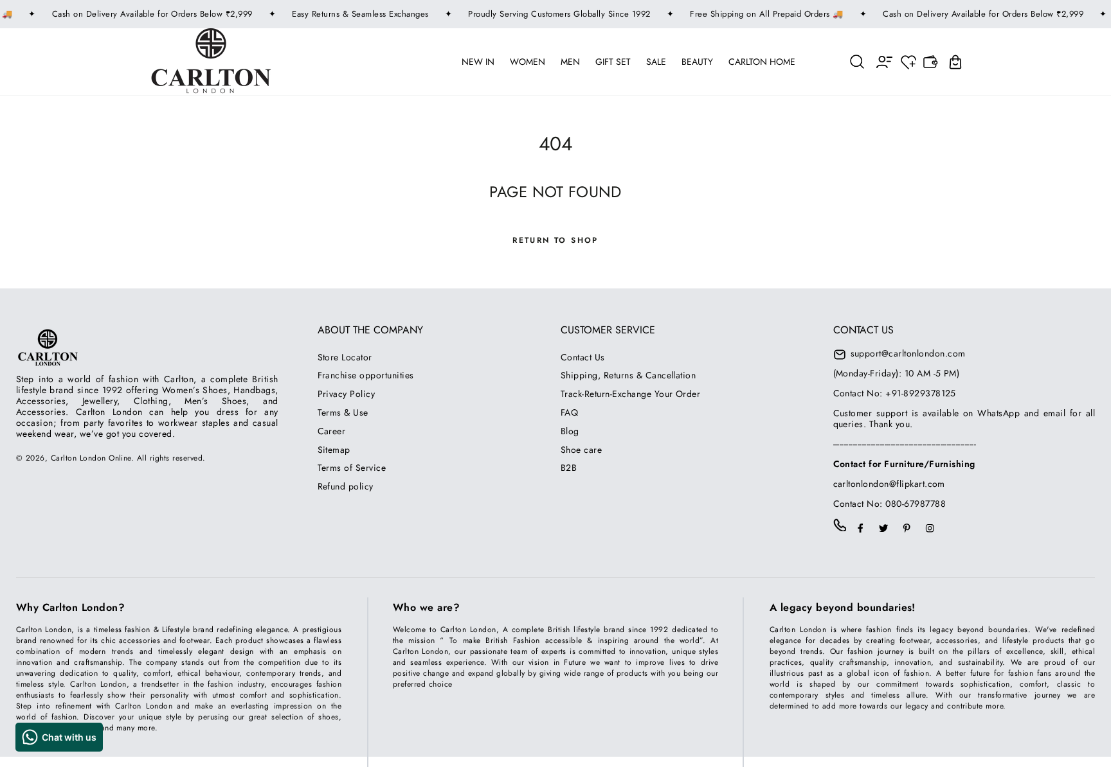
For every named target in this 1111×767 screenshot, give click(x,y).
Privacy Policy (346, 393)
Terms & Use (343, 412)
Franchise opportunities (366, 375)
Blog (570, 431)
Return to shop (555, 240)
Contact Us (583, 357)
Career (332, 431)
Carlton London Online (91, 458)
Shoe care (581, 449)
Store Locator (345, 357)
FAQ (569, 412)
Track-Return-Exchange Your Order (630, 393)
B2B (569, 467)
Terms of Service (352, 467)
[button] (857, 61)
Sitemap (334, 449)
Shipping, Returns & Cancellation (628, 375)
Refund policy (346, 486)
